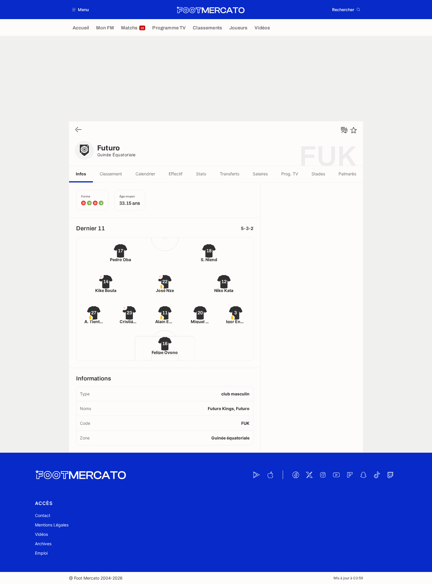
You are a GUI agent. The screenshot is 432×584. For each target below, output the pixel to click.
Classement (111, 173)
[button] (80, 9)
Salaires (260, 173)
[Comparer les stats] (344, 130)
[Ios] (270, 474)
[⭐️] (353, 130)
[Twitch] (390, 474)
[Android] (256, 474)
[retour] (78, 130)
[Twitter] (309, 474)
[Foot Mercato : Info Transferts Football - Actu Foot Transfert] (210, 9)
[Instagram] (322, 474)
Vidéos (41, 534)
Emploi (41, 553)
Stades (318, 173)
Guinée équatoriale (116, 154)
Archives (43, 543)
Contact (42, 515)
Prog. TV (289, 173)
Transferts (229, 173)
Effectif (175, 173)
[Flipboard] (349, 474)
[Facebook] (295, 474)
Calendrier (145, 173)
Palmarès (347, 173)
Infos (81, 173)
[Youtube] (336, 474)
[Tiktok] (376, 474)
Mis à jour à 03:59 (348, 578)
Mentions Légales (51, 524)
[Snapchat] (363, 474)
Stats (201, 173)
